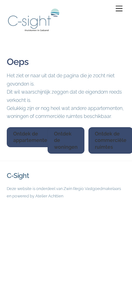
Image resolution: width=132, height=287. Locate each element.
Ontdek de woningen (66, 140)
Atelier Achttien (49, 196)
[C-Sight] (37, 32)
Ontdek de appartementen (31, 137)
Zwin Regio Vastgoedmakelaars (92, 188)
